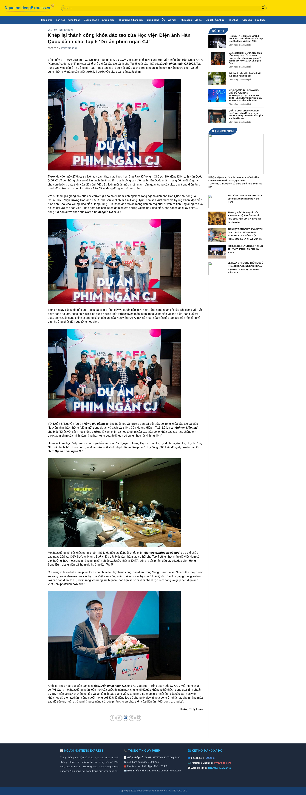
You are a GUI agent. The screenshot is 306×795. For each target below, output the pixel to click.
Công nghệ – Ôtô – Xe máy (161, 20)
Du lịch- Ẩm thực (215, 20)
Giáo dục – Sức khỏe (253, 20)
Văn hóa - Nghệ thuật (60, 30)
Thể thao (233, 20)
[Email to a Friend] (125, 718)
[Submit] (263, 8)
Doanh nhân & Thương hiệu (99, 20)
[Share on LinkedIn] (138, 718)
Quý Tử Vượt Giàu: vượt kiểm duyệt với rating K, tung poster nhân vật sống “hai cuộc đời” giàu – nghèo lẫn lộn (246, 114)
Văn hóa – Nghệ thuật (68, 20)
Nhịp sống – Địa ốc (191, 20)
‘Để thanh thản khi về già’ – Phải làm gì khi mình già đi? (244, 74)
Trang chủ (46, 20)
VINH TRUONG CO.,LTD (173, 790)
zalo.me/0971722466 (219, 767)
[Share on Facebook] (113, 718)
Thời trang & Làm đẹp (131, 20)
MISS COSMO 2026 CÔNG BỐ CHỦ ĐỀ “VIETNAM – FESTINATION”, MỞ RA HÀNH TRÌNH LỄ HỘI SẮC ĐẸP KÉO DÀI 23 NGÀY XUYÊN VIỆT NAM (245, 95)
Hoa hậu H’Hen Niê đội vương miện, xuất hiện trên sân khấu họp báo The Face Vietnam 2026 (246, 38)
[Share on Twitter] (119, 718)
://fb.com (210, 757)
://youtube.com (222, 762)
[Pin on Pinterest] (132, 718)
